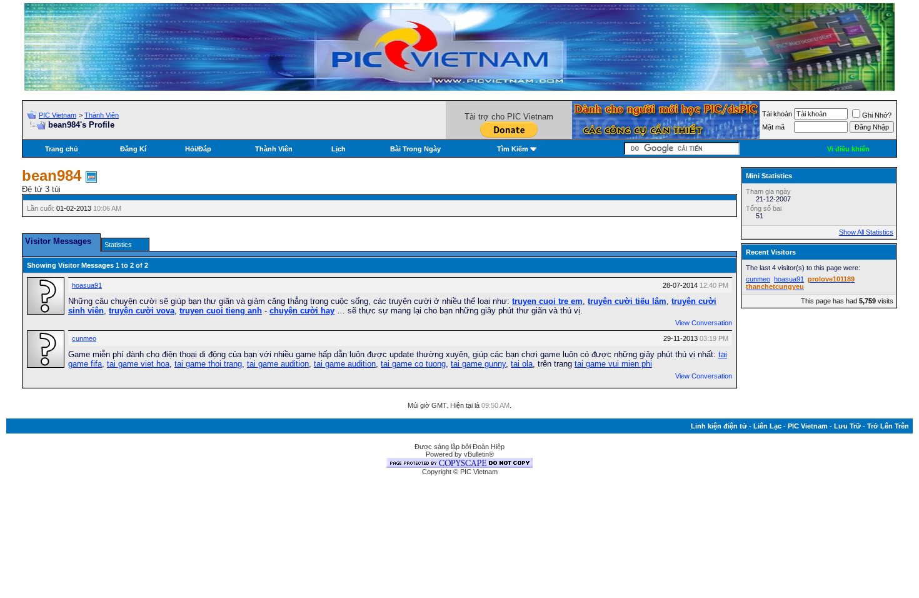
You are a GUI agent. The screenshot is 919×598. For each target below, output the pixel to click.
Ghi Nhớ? (876, 115)
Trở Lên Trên (888, 426)
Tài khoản (777, 114)
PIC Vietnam (57, 115)
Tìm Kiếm (512, 149)
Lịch (338, 149)
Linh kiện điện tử (719, 426)
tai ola (522, 363)
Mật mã (773, 127)
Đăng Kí (133, 149)
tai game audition (278, 363)
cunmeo (84, 338)
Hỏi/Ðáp (198, 149)
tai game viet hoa (138, 363)
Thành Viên (101, 115)
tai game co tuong (413, 363)
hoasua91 (87, 285)
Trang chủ (61, 149)
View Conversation (703, 323)
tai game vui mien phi (613, 363)
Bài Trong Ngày (415, 149)
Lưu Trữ (847, 426)
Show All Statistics (866, 232)
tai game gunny (478, 363)
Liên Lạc (767, 426)
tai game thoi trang (208, 363)
